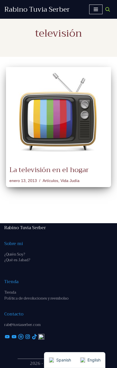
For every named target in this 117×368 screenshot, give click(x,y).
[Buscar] (107, 9)
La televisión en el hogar (49, 170)
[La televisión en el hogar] (58, 113)
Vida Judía (70, 181)
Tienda (10, 292)
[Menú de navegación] (96, 9)
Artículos (50, 181)
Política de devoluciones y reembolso (36, 298)
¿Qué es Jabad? (17, 260)
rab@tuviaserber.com (22, 324)
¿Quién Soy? (14, 254)
